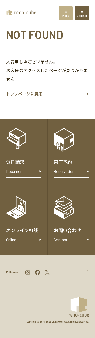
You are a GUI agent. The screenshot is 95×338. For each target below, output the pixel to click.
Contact (82, 15)
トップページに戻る (24, 94)
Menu (65, 15)
